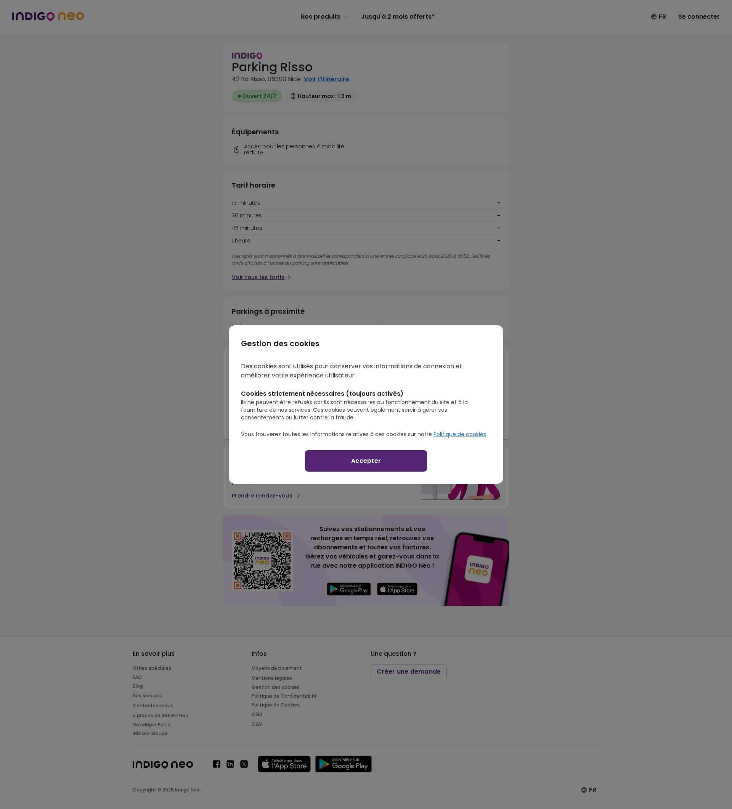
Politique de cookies (459, 434)
